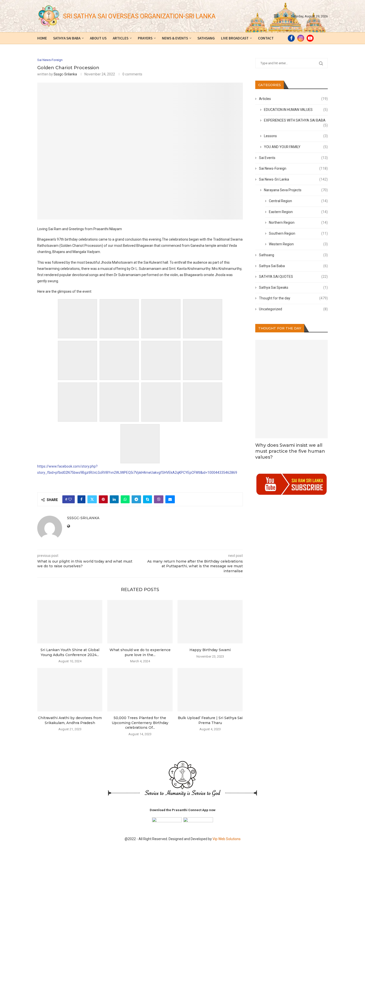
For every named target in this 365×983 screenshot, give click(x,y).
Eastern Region (298, 212)
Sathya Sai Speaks (293, 287)
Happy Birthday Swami (210, 650)
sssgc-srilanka (65, 74)
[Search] (285, 16)
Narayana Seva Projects (296, 190)
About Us (98, 38)
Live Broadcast (235, 38)
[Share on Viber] (158, 499)
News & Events (175, 38)
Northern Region (298, 222)
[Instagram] (300, 38)
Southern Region (298, 233)
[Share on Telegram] (136, 499)
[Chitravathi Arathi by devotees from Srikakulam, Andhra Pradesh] (69, 689)
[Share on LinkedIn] (114, 499)
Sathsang (206, 38)
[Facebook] (291, 38)
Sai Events (293, 158)
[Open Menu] (276, 16)
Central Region (298, 201)
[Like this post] (70, 499)
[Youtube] (310, 38)
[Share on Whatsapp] (125, 499)
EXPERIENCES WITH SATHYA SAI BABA (296, 120)
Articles (120, 38)
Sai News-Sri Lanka (293, 179)
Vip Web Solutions (227, 839)
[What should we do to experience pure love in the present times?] (139, 621)
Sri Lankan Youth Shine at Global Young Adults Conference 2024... (69, 652)
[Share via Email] (170, 499)
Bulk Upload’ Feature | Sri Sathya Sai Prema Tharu (210, 720)
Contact (266, 38)
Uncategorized (293, 309)
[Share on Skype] (147, 499)
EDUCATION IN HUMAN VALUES (296, 110)
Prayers (145, 38)
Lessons (296, 136)
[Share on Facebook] (81, 499)
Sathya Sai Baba (66, 38)
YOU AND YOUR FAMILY (296, 147)
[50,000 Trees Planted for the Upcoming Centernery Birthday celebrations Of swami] (139, 689)
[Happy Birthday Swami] (210, 621)
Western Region (298, 244)
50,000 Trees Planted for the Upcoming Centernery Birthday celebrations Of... (140, 723)
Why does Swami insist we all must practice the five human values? (290, 451)
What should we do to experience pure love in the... (140, 652)
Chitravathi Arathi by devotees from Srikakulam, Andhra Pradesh (70, 720)
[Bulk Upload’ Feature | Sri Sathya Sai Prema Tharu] (210, 689)
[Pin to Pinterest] (103, 499)
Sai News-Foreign (293, 168)
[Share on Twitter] (92, 499)
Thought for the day (293, 298)
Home (42, 38)
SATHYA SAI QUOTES (293, 277)
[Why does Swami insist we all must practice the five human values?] (291, 389)
